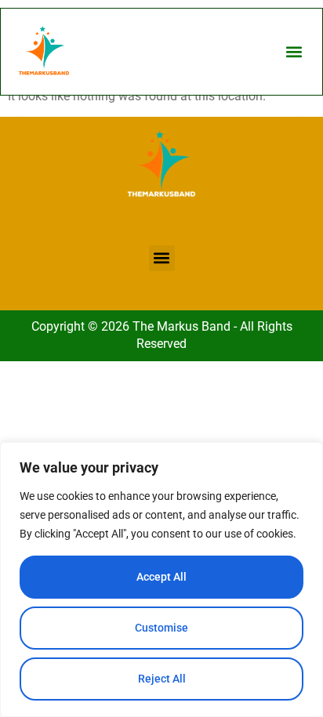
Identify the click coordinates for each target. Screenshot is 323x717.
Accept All (161, 576)
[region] (161, 579)
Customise (161, 627)
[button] (294, 52)
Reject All (162, 678)
